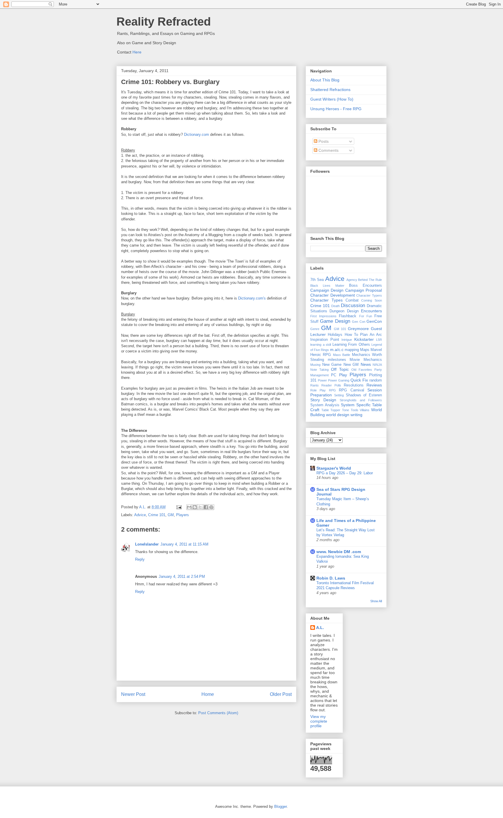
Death (335, 306)
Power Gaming (338, 380)
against (145, 166)
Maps (364, 350)
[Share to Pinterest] (211, 507)
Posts (323, 141)
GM (171, 515)
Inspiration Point (324, 340)
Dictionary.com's (252, 298)
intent (249, 319)
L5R (379, 339)
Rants (314, 385)
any (207, 324)
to (257, 319)
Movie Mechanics (366, 360)
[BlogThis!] (195, 507)
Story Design (323, 400)
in (247, 160)
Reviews (374, 385)
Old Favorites (361, 369)
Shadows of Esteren (364, 395)
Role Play (318, 390)
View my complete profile (318, 721)
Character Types (326, 300)
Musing (315, 364)
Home (207, 694)
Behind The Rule (370, 279)
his (214, 160)
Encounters (371, 311)
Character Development (332, 295)
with (240, 319)
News (366, 364)
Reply (140, 559)
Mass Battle (341, 355)
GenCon (374, 321)
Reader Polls (331, 385)
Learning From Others (351, 345)
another (195, 160)
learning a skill (320, 344)
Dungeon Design (344, 311)
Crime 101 (156, 515)
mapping (352, 350)
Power (322, 380)
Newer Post (133, 694)
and (169, 319)
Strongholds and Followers (361, 400)
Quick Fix (359, 380)
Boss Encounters (365, 286)
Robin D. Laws (330, 578)
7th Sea (317, 280)
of (161, 160)
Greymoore (358, 328)
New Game (332, 365)
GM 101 (340, 329)
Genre (314, 329)
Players (182, 515)
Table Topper (331, 410)
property (177, 160)
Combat (352, 300)
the (128, 160)
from (207, 160)
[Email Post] (178, 507)
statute (127, 324)
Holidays (335, 335)
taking (153, 160)
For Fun (365, 316)
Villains (364, 410)
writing (356, 414)
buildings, (237, 324)
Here (136, 52)
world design (337, 414)
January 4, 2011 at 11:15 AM (184, 544)
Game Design (335, 321)
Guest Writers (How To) (331, 99)
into (162, 319)
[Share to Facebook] (206, 507)
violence (189, 166)
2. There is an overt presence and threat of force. (162, 198)
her (225, 160)
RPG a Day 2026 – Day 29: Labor (344, 473)
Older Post (281, 694)
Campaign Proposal (363, 290)
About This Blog (324, 80)
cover (143, 324)
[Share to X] (200, 507)
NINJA (377, 364)
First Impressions (323, 316)
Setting (339, 395)
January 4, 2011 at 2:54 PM (182, 576)
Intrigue (346, 339)
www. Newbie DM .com (338, 551)
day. (268, 324)
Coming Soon (371, 300)
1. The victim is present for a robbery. (152, 192)
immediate (275, 160)
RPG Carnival (351, 390)
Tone (345, 410)
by (179, 166)
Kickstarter (364, 339)
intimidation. (211, 166)
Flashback (347, 316)
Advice (140, 515)
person (234, 160)
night (232, 319)
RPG (332, 390)
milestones (337, 360)
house (199, 319)
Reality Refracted (163, 21)
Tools (354, 410)
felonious (139, 160)
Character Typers (369, 295)
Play (343, 375)
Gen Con (358, 321)
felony (132, 319)
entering (180, 319)
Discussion (353, 305)
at (225, 319)
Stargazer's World (333, 468)
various (222, 324)
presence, (129, 166)
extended (278, 319)
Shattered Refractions (330, 89)
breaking (150, 319)
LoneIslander (147, 544)
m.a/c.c (336, 349)
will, (172, 166)
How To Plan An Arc (363, 335)
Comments (328, 150)
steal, (264, 319)
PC (333, 375)
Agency (351, 279)
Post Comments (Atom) (218, 713)
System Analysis (324, 405)
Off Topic (340, 369)
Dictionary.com (196, 134)
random (375, 380)
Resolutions (354, 385)
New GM (351, 365)
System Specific (356, 404)
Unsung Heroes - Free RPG (336, 108)
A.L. (320, 627)
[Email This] (189, 507)
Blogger (280, 806)
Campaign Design (326, 290)
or (219, 160)
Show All (376, 601)
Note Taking (319, 369)
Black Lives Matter (327, 285)
